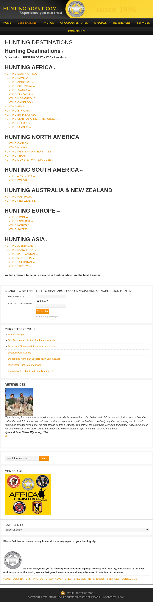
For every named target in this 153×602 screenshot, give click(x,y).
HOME (7, 22)
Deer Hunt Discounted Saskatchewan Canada (32, 346)
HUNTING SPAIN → (16, 217)
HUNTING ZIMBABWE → (20, 81)
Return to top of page (80, 593)
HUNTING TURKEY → (18, 266)
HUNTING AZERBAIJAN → (20, 245)
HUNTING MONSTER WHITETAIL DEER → (30, 159)
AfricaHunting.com (18, 334)
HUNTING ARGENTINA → (20, 176)
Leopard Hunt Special (19, 352)
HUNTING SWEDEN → (18, 229)
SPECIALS (100, 22)
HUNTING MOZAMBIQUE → (22, 98)
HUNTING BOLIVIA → (18, 180)
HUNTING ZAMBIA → (17, 90)
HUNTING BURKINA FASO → (22, 114)
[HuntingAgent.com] (76, 17)
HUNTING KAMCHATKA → (20, 249)
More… (9, 436)
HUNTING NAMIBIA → (18, 77)
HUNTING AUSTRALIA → (20, 196)
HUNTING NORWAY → (18, 225)
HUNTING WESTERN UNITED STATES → (29, 151)
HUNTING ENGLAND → (19, 221)
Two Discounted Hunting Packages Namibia (31, 340)
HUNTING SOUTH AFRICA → (22, 73)
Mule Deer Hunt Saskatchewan (24, 365)
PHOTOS (47, 22)
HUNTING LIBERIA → (17, 122)
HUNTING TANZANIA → (19, 94)
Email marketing (42, 317)
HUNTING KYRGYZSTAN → (21, 253)
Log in (121, 597)
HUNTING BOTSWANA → (20, 86)
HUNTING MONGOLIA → (20, 258)
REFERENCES (122, 22)
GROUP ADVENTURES (74, 22)
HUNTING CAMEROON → (20, 102)
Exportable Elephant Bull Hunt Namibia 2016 (32, 371)
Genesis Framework (89, 597)
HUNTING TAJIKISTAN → (20, 262)
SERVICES (143, 22)
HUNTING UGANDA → (18, 126)
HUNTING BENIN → (17, 106)
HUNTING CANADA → (18, 143)
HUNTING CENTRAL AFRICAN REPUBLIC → (31, 118)
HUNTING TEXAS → (17, 155)
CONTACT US (76, 31)
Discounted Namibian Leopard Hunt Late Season (34, 358)
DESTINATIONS (26, 22)
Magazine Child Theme (61, 597)
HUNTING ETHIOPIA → (19, 110)
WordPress (109, 597)
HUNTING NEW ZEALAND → (22, 200)
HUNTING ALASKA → (17, 147)
